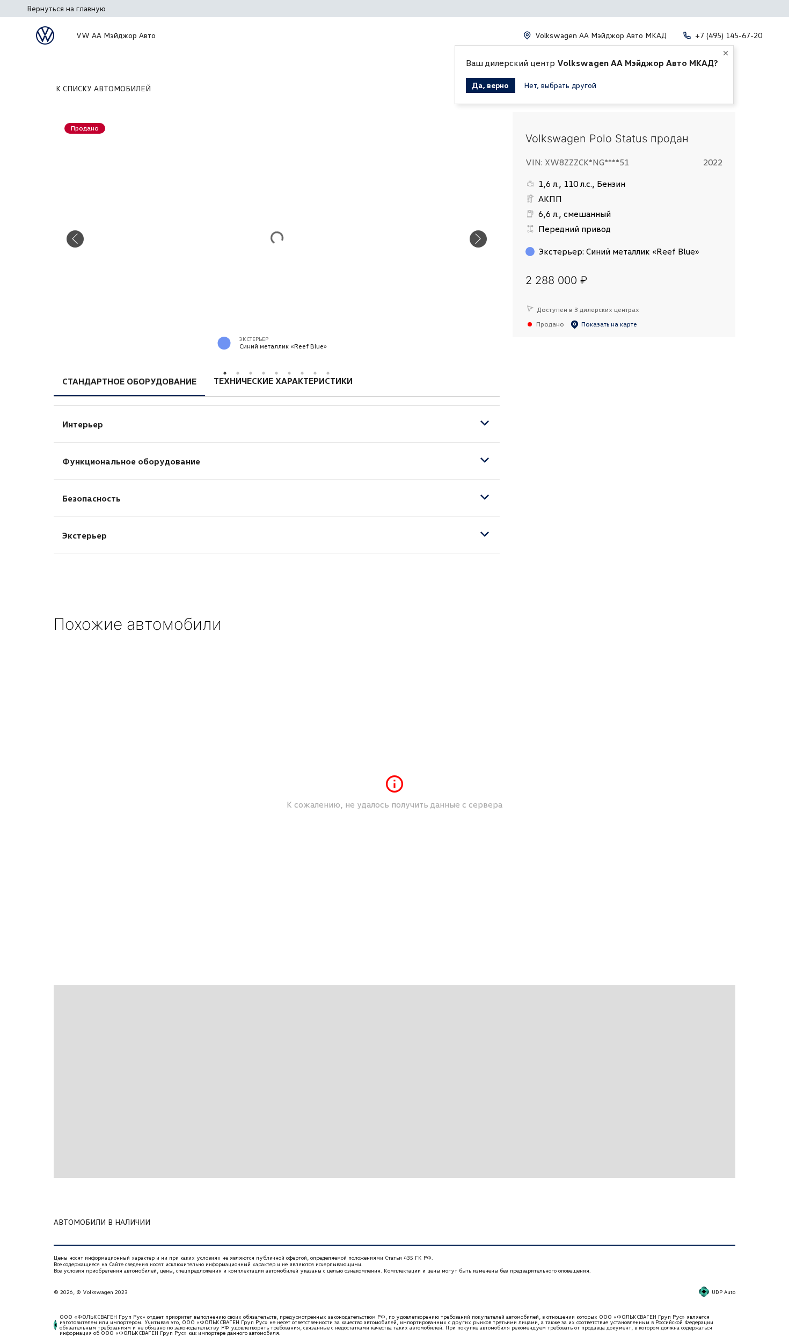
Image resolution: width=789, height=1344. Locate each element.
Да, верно (490, 85)
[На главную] (45, 35)
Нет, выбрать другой (560, 85)
